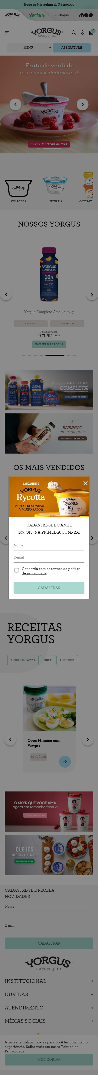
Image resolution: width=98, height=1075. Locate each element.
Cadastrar (49, 588)
